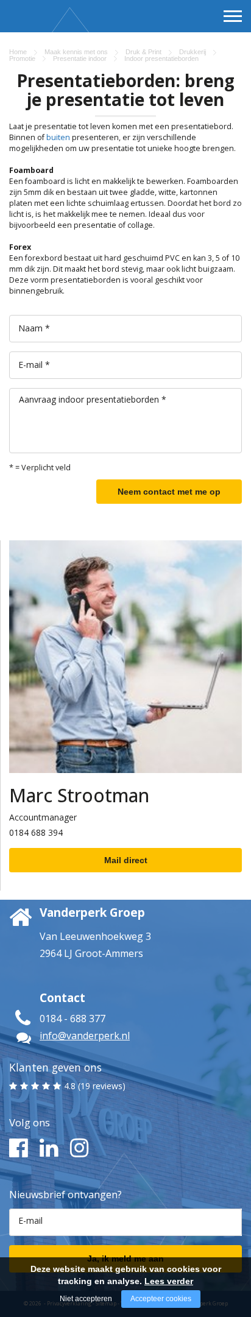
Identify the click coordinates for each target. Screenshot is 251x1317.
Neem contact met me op (169, 491)
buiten (58, 137)
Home (18, 51)
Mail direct (125, 860)
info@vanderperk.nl (85, 1035)
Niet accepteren (86, 1298)
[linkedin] (47, 1148)
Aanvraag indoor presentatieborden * (92, 399)
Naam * (34, 328)
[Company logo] (41, 37)
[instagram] (77, 1148)
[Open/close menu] (233, 16)
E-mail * (34, 364)
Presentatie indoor (80, 58)
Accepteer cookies (160, 1298)
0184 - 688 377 (72, 1018)
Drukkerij (192, 51)
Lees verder (168, 1281)
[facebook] (16, 1148)
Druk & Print (143, 51)
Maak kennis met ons (76, 51)
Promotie (22, 58)
